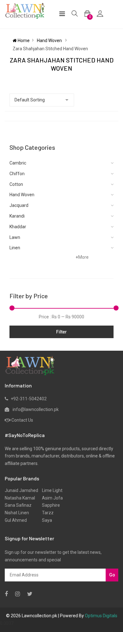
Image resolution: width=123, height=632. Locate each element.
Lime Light (50, 490)
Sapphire (49, 505)
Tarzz (46, 512)
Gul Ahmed (16, 520)
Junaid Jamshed (21, 490)
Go (112, 574)
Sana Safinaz (18, 505)
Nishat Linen (17, 512)
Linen (14, 247)
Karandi (17, 216)
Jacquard (18, 205)
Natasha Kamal (20, 497)
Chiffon (17, 173)
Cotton (16, 184)
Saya (45, 520)
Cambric (17, 162)
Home (23, 40)
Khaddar (17, 226)
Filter (61, 331)
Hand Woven (50, 40)
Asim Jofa (50, 497)
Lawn (14, 237)
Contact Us (22, 420)
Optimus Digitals (101, 615)
